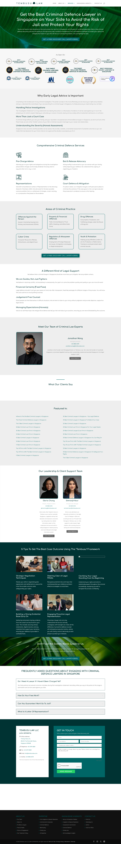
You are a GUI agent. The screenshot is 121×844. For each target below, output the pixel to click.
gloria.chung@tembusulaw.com (49, 508)
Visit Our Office (90, 827)
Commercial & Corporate (46, 822)
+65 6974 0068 (31, 746)
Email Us (88, 819)
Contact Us (98, 3)
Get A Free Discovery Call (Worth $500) (60, 39)
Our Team (19, 819)
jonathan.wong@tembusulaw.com (75, 346)
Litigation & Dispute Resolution (70, 822)
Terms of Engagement (22, 830)
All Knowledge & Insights (69, 833)
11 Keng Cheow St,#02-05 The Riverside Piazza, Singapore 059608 (28, 741)
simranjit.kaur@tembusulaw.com (72, 508)
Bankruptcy (43, 827)
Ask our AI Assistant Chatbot (70, 819)
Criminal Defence (44, 824)
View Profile (75, 358)
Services (70, 3)
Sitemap (73, 841)
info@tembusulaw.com (31, 753)
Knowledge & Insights (84, 3)
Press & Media (20, 827)
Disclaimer (67, 841)
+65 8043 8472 (72, 506)
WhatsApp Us (89, 822)
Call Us (87, 824)
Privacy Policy (60, 841)
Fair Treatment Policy (22, 833)
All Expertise (43, 833)
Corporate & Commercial (69, 824)
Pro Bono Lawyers (21, 824)
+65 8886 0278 (75, 344)
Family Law (43, 830)
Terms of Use (52, 841)
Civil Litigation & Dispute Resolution (49, 819)
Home (54, 3)
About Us (61, 3)
